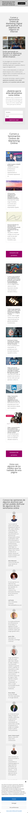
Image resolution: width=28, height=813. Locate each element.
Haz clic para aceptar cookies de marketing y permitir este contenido (14, 42)
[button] (25, 781)
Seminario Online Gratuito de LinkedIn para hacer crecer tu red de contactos (13, 342)
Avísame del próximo (14, 254)
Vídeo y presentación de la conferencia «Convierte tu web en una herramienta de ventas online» (13, 430)
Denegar (14, 803)
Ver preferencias (14, 807)
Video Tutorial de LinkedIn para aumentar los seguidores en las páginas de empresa (13, 398)
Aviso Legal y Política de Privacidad (14, 811)
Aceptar (14, 799)
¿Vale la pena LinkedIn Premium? (13, 164)
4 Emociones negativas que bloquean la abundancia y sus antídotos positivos (13, 196)
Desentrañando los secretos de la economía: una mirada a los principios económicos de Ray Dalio (13, 228)
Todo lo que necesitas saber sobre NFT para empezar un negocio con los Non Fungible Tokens (13, 311)
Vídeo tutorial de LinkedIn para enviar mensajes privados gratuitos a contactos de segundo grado (13, 370)
